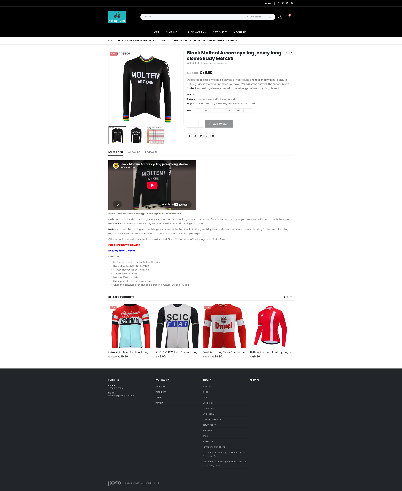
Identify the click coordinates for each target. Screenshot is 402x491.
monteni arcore (248, 103)
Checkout (207, 402)
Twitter (195, 135)
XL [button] (221, 110)
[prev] (287, 53)
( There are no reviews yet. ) (215, 63)
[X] (283, 3)
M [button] (206, 110)
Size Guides (220, 32)
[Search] (270, 17)
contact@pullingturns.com (121, 395)
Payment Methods (212, 419)
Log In (268, 3)
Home (156, 32)
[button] (109, 87)
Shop (205, 435)
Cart (205, 397)
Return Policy (209, 424)
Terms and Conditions (214, 446)
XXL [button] (229, 110)
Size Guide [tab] (134, 152)
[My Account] (279, 17)
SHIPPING (207, 430)
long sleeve (216, 103)
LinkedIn (201, 135)
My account (208, 413)
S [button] (198, 110)
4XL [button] (247, 110)
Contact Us (208, 408)
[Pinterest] (287, 3)
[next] (291, 53)
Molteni (191, 88)
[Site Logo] (117, 17)
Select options (147, 309)
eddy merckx (199, 103)
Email (212, 135)
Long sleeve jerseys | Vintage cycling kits (217, 99)
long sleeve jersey (231, 103)
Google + (206, 135)
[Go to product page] (177, 326)
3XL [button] (238, 110)
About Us (240, 32)
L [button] (213, 110)
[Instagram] (292, 3)
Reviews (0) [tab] (151, 152)
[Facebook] (278, 3)
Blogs (205, 391)
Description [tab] (115, 152)
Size (189, 110)
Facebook (189, 135)
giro (208, 103)
